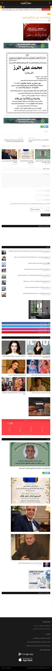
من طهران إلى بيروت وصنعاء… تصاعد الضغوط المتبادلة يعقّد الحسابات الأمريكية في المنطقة (31, 257)
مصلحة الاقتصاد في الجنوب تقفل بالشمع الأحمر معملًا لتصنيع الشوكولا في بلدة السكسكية (14, 140)
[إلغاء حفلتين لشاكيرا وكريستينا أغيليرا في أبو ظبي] (38, 367)
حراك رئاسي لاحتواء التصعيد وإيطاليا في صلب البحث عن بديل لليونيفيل (36, 281)
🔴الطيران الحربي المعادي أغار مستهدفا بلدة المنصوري (38, 263)
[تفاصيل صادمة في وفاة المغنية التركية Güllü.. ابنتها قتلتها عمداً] (13, 384)
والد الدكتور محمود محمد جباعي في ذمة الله (9, 161)
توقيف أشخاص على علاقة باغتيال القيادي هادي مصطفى (38, 140)
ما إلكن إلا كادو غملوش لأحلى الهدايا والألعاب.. (41, 638)
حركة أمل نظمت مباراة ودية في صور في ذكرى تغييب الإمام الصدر (36, 269)
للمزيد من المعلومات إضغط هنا (26, 433)
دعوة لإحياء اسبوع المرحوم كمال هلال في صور (27, 161)
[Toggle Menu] (3, 7)
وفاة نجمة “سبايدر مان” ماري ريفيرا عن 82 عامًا (41, 393)
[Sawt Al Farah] (26, 3)
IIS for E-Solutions (36, 668)
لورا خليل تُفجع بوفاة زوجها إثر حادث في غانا (16, 375)
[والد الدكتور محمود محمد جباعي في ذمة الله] (9, 154)
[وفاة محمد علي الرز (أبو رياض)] (36, 40)
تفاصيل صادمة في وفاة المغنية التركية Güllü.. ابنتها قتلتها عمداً (13, 393)
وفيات (49, 14)
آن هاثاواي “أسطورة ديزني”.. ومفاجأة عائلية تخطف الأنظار (14, 356)
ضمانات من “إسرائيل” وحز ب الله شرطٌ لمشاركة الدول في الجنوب (37, 287)
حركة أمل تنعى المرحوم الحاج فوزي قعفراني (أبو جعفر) (42, 161)
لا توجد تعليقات (31, 20)
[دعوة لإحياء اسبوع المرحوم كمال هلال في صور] (26, 154)
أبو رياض (46, 131)
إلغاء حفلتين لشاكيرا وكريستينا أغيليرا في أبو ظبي (40, 375)
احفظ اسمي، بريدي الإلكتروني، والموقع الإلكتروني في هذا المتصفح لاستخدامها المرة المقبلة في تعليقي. (29, 203)
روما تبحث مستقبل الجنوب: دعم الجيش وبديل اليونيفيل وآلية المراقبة (36, 293)
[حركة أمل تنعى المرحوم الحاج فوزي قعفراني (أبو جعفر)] (42, 154)
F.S (46, 20)
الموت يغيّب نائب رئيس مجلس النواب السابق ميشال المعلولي (30, 563)
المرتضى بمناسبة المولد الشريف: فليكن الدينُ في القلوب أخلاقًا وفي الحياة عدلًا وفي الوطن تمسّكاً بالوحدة (29, 251)
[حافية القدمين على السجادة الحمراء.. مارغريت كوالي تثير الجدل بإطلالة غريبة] (38, 348)
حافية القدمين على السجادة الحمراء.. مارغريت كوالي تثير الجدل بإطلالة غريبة (39, 356)
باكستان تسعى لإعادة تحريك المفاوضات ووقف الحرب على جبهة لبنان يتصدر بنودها (33, 275)
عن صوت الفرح (8, 668)
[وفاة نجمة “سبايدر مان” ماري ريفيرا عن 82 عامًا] (38, 384)
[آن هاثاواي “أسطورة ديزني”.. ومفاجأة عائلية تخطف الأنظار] (13, 348)
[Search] (2, 3)
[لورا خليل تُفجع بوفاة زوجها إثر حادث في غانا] (13, 367)
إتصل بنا (3, 668)
